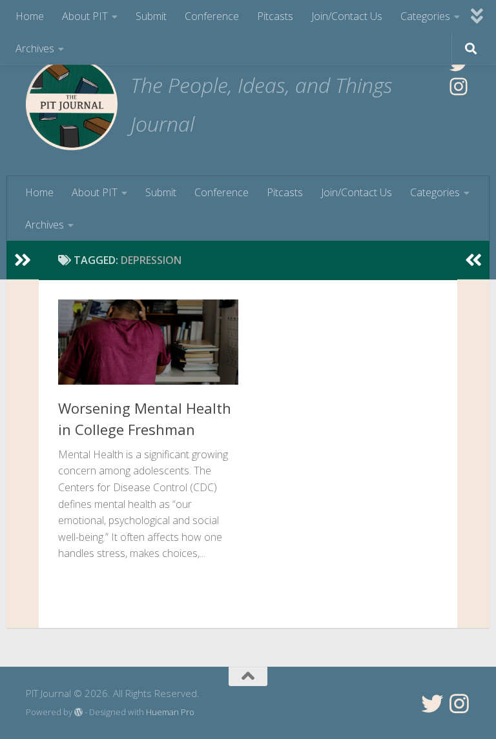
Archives (35, 48)
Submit (151, 16)
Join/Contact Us (346, 16)
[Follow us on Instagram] (459, 703)
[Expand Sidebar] (22, 260)
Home (30, 16)
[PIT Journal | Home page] (72, 104)
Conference (212, 16)
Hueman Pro (170, 712)
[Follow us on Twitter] (432, 703)
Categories (425, 16)
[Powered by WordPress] (78, 712)
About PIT (85, 16)
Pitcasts (275, 16)
